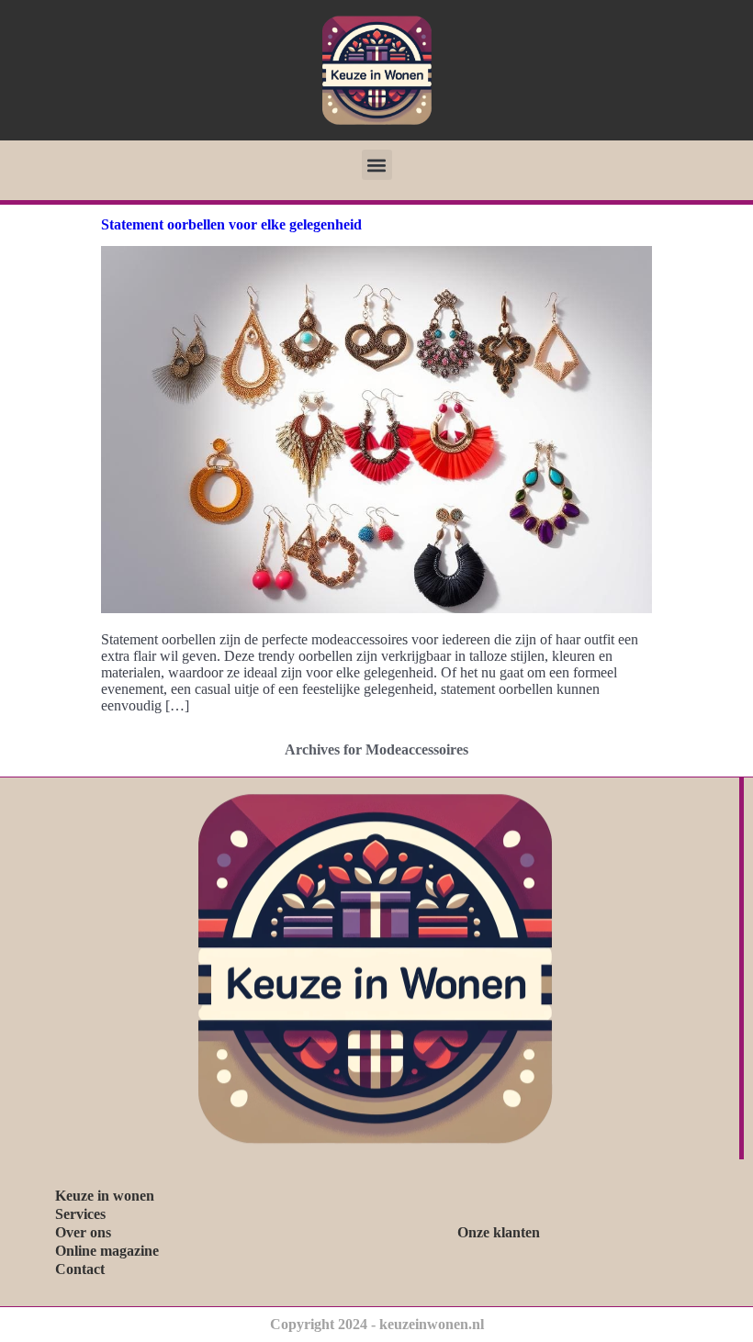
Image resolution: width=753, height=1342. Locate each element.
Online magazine (107, 1250)
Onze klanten (498, 1232)
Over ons (83, 1232)
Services (80, 1214)
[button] (377, 165)
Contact (80, 1269)
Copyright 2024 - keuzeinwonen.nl (377, 1324)
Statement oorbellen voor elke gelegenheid (231, 224)
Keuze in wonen (104, 1195)
